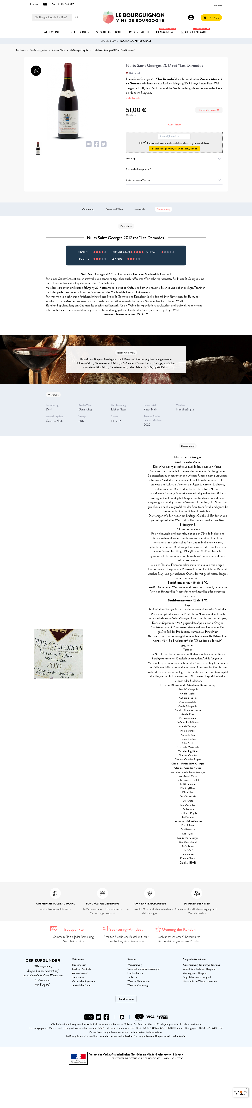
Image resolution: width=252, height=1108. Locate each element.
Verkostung (88, 209)
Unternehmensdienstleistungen (143, 969)
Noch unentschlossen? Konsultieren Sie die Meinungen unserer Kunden (178, 939)
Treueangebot (79, 965)
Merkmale (139, 209)
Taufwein (132, 977)
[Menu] (246, 1089)
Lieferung (130, 158)
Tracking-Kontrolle (81, 969)
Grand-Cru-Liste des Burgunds (200, 969)
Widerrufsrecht (80, 973)
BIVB (192, 862)
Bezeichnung (163, 209)
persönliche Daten (81, 985)
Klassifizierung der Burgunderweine (201, 965)
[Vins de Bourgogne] (133, 17)
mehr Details (133, 98)
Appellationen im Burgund (197, 977)
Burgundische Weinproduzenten (200, 981)
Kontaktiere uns (126, 999)
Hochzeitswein (135, 973)
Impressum (78, 977)
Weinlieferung (134, 965)
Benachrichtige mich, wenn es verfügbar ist (174, 149)
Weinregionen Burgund (195, 973)
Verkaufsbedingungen (83, 981)
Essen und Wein (114, 209)
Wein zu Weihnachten (138, 981)
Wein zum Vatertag (137, 985)
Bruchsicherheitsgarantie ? (138, 169)
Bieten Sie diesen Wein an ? (138, 180)
